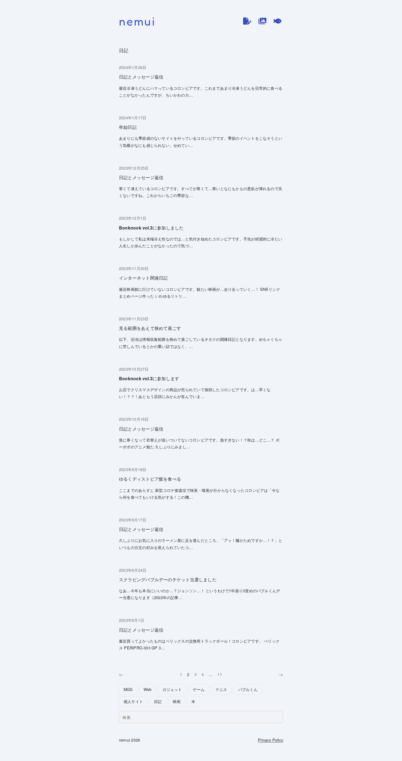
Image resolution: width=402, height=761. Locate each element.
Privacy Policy (270, 740)
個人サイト (133, 701)
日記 (158, 701)
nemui (137, 21)
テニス (221, 689)
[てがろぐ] (277, 21)
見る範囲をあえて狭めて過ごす (150, 328)
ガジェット (172, 689)
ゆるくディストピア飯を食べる (150, 479)
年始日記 (128, 127)
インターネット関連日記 (143, 278)
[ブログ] (247, 21)
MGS (128, 689)
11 (219, 674)
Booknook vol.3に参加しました (151, 228)
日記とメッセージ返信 (141, 77)
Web (148, 689)
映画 (176, 701)
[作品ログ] (262, 21)
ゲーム (199, 689)
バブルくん (248, 689)
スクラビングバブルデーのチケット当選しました (168, 579)
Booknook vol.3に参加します (149, 378)
